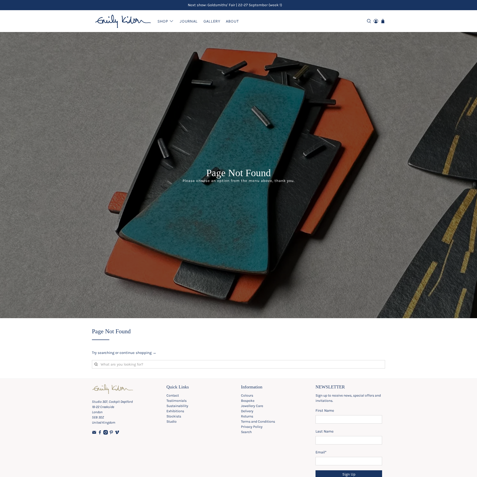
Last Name (325, 431)
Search (246, 432)
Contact (172, 395)
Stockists (173, 416)
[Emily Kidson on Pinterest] (111, 433)
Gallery (211, 21)
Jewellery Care (252, 406)
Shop (163, 21)
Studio (171, 421)
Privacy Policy (252, 427)
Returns (247, 416)
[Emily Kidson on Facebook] (100, 433)
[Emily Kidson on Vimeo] (117, 433)
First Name (325, 410)
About (232, 21)
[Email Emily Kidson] (94, 433)
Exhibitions (175, 411)
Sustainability (177, 406)
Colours (247, 395)
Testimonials (176, 401)
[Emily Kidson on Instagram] (105, 433)
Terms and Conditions (258, 421)
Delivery (247, 411)
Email (321, 452)
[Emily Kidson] (123, 21)
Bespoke (247, 401)
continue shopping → (137, 352)
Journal (189, 21)
